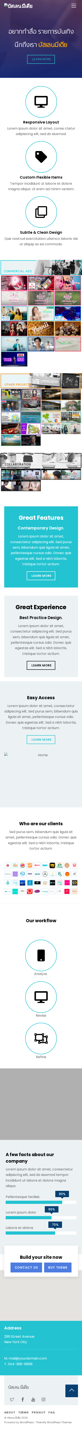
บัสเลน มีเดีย (14, 1417)
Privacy (38, 1412)
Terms (23, 1412)
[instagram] (44, 1399)
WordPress (27, 1422)
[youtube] (33, 1399)
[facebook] (23, 1399)
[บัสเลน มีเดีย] (18, 6)
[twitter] (12, 1399)
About (9, 1412)
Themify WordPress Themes (54, 1422)
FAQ (51, 1412)
